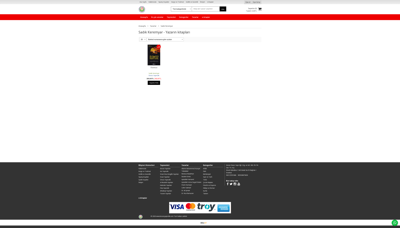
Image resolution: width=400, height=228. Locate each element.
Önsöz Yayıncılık (154, 75)
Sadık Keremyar (154, 73)
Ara (222, 9)
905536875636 (243, 175)
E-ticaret (196, 222)
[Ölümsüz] (154, 46)
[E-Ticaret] (203, 222)
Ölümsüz (154, 67)
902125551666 (231, 175)
